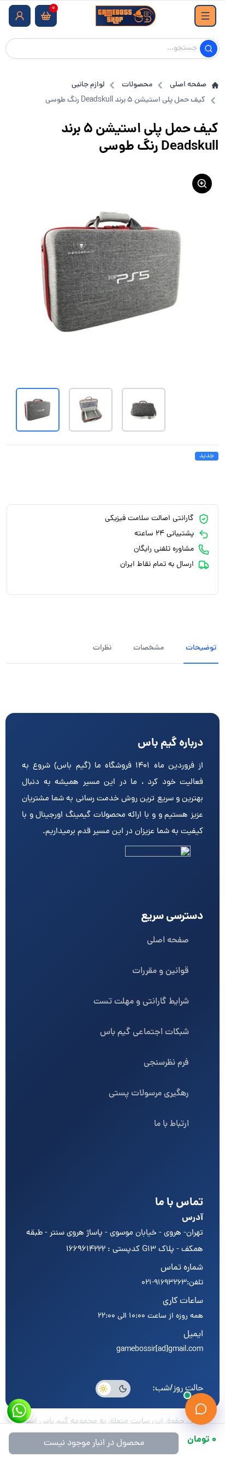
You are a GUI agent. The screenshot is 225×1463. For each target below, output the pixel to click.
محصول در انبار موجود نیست (94, 1443)
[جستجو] (208, 48)
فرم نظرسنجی (166, 1063)
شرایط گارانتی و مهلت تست (141, 1001)
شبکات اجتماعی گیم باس (144, 1032)
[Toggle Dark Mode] (113, 1388)
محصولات (137, 85)
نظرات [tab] (102, 648)
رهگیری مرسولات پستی (149, 1093)
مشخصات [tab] (148, 648)
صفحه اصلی (188, 85)
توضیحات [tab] (201, 648)
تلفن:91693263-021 (172, 1283)
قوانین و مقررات (160, 971)
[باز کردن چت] (201, 1409)
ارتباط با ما (171, 1124)
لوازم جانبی (88, 85)
